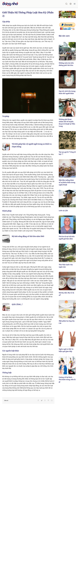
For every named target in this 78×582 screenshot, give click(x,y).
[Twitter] (41, 400)
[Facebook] (38, 400)
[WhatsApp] (45, 400)
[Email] (52, 400)
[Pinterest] (48, 400)
